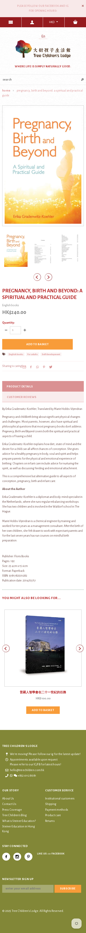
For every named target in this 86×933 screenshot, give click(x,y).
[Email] (24, 366)
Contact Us (9, 804)
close (83, 6)
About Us (8, 798)
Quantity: (8, 322)
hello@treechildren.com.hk (27, 770)
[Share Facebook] (31, 366)
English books (16, 354)
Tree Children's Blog (14, 815)
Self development (51, 354)
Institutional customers (60, 798)
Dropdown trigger (32, 22)
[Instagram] (17, 857)
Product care (53, 815)
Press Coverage (12, 809)
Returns (50, 821)
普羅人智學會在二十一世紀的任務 (43, 692)
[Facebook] (6, 857)
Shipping (50, 804)
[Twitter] (50, 366)
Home (6, 90)
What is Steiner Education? (19, 821)
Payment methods (56, 809)
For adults (32, 354)
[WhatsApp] (37, 366)
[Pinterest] (44, 366)
